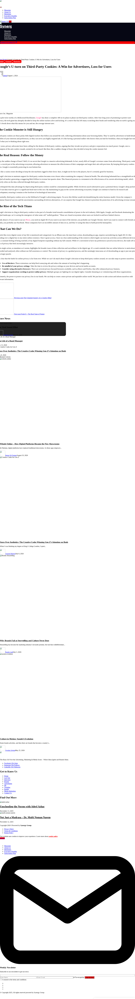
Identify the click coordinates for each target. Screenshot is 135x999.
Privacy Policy (9, 829)
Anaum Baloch (10, 554)
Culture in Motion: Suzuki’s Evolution (16, 739)
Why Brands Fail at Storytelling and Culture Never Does (24, 640)
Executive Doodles (10, 16)
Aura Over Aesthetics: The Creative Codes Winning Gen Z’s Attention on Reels (34, 542)
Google (38, 118)
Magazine (7, 10)
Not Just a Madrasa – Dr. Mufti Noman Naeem (25, 817)
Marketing (7, 14)
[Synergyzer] (6, 26)
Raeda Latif (9, 652)
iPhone (27, 220)
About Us (7, 12)
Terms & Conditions (11, 831)
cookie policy (53, 836)
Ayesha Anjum (8, 335)
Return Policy (8, 833)
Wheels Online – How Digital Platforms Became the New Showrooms (29, 444)
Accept (2, 838)
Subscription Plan (10, 18)
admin (5, 75)
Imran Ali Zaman (11, 455)
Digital (4, 59)
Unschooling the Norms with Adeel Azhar (22, 806)
